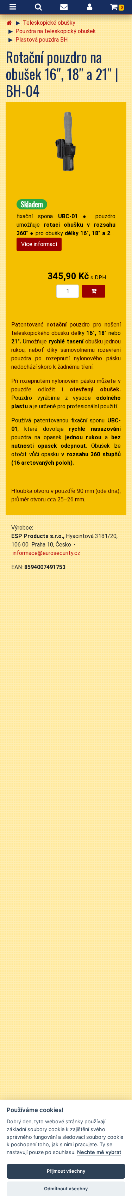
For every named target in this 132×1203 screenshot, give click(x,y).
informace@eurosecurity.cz (46, 553)
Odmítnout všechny (66, 1188)
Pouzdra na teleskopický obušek (55, 31)
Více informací (39, 244)
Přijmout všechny (66, 1171)
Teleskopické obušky (49, 22)
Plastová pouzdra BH (41, 39)
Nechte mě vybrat (99, 1152)
